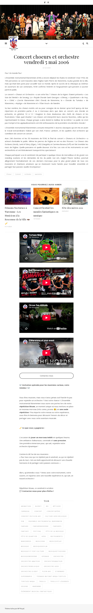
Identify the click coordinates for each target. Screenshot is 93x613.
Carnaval (25, 511)
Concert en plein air (31, 516)
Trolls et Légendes (59, 581)
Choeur (9, 174)
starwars (59, 571)
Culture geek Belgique (56, 516)
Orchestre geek (51, 566)
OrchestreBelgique (30, 566)
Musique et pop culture (32, 551)
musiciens (40, 541)
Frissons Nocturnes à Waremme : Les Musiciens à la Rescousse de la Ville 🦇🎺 (17, 215)
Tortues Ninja (28, 581)
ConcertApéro (53, 511)
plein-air (46, 571)
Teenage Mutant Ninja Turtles (51, 576)
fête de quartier (29, 536)
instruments (56, 536)
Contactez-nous (46, 375)
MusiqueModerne (29, 556)
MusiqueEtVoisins (57, 551)
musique (25, 546)
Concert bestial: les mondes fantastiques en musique (45, 211)
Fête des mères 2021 (72, 207)
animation (26, 506)
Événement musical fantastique (36, 591)
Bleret (38, 506)
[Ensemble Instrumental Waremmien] (13, 43)
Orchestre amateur (30, 561)
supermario (26, 576)
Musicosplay (56, 541)
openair (45, 556)
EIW (22, 521)
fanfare (24, 526)
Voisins (24, 586)
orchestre (27, 174)
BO (47, 506)
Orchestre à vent (29, 571)
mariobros (26, 541)
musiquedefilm (40, 546)
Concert (18, 174)
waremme (38, 174)
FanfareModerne (41, 526)
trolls (42, 581)
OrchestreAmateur (53, 561)
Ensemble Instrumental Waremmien (45, 521)
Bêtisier (57, 506)
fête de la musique (55, 531)
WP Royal (20, 608)
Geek (44, 536)
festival (37, 531)
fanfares (57, 526)
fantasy (25, 531)
